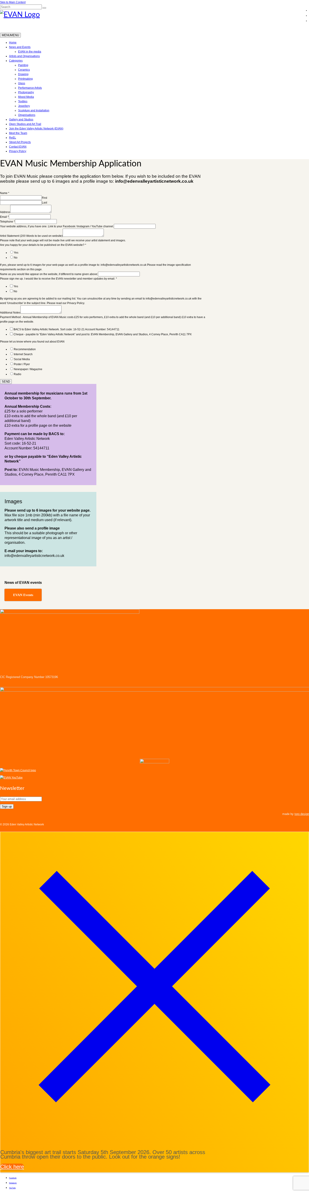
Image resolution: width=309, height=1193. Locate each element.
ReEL (12, 137)
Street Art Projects (20, 142)
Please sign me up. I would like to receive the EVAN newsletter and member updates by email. (58, 278)
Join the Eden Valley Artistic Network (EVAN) (36, 128)
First (44, 197)
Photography (26, 92)
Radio (17, 374)
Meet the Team (18, 133)
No (15, 257)
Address (5, 212)
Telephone (7, 221)
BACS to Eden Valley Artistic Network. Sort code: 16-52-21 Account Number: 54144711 (66, 329)
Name (4, 193)
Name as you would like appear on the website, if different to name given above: (49, 274)
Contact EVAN (17, 146)
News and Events (20, 47)
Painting (23, 65)
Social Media (22, 359)
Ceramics (24, 69)
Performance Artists (30, 87)
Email (4, 216)
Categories (16, 60)
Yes (16, 252)
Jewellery (24, 106)
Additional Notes (10, 312)
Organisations (26, 115)
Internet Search (23, 354)
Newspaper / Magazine (28, 369)
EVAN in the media (29, 51)
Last (44, 202)
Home (13, 42)
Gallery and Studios (21, 119)
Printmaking (25, 78)
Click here (12, 1167)
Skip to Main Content (13, 2)
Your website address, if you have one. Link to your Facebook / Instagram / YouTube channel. (57, 226)
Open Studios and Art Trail (25, 124)
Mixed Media (26, 96)
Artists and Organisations (24, 56)
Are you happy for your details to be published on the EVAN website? (43, 245)
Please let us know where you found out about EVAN (32, 341)
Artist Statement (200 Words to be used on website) (31, 235)
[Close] (154, 1139)
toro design (302, 814)
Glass (21, 83)
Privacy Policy (17, 151)
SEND (6, 381)
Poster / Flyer (22, 364)
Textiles (22, 101)
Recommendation (25, 349)
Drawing (23, 74)
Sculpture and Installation (33, 110)
